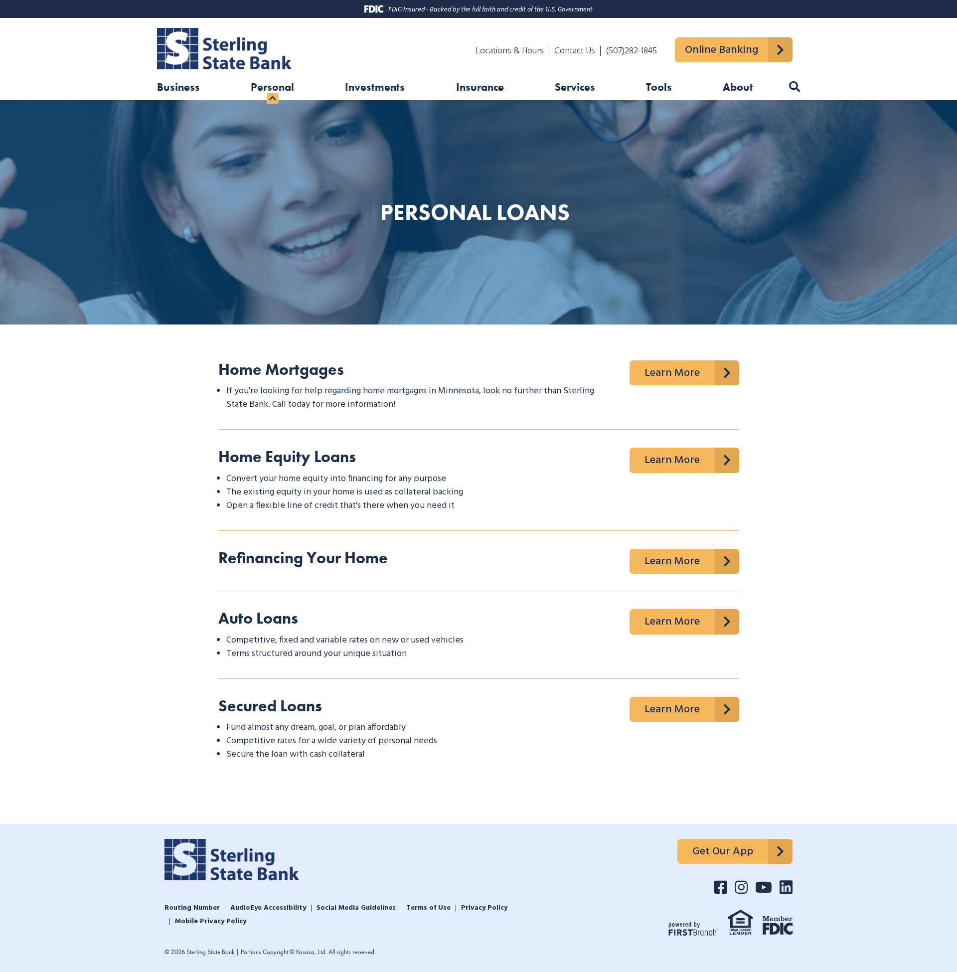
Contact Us (574, 51)
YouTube (763, 887)
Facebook (720, 887)
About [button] (738, 88)
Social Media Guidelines (356, 908)
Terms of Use (428, 908)
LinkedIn (786, 887)
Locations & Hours (510, 51)
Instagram (741, 887)
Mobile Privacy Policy (210, 921)
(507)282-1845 (631, 51)
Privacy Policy (484, 908)
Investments (375, 88)
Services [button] (575, 88)
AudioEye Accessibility (268, 908)
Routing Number (192, 908)
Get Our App (722, 851)
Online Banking (721, 50)
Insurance (480, 88)
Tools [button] (659, 88)
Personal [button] (272, 88)
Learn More (672, 373)
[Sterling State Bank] (224, 47)
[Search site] (794, 87)
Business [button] (178, 88)
